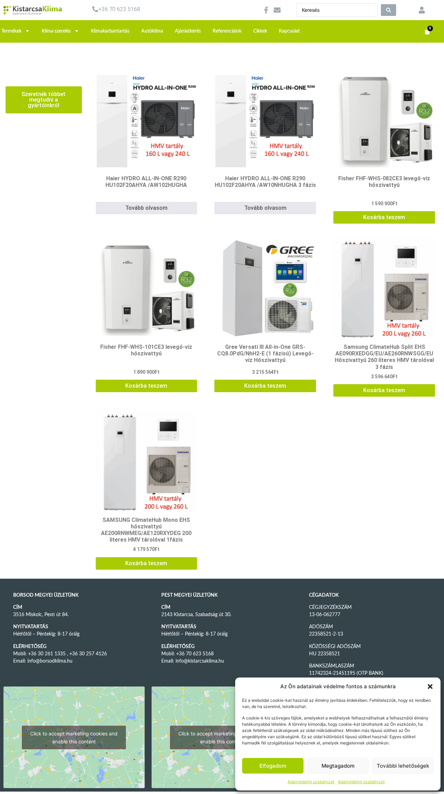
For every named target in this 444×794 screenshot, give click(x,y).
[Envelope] (277, 10)
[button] (430, 686)
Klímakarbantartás (110, 31)
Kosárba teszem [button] (384, 217)
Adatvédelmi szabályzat (311, 781)
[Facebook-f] (266, 10)
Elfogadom (272, 765)
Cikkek (260, 31)
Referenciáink (227, 31)
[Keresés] (388, 10)
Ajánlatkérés (188, 31)
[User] (421, 10)
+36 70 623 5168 (119, 9)
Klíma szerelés (56, 31)
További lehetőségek (403, 765)
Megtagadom (338, 765)
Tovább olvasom (146, 208)
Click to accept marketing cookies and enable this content (74, 737)
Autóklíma (152, 31)
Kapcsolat (289, 31)
